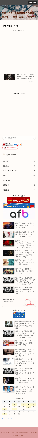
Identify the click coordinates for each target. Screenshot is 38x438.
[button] (32, 138)
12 (28, 407)
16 (14, 409)
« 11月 (4, 418)
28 (4, 414)
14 (4, 409)
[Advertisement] (19, 51)
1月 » (10, 418)
